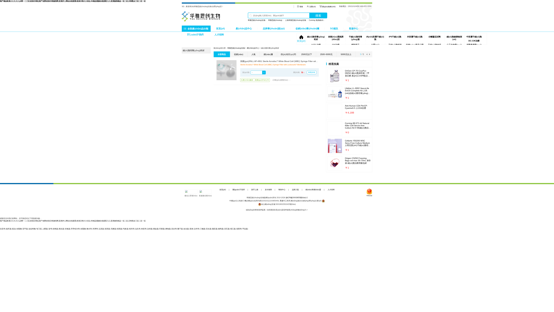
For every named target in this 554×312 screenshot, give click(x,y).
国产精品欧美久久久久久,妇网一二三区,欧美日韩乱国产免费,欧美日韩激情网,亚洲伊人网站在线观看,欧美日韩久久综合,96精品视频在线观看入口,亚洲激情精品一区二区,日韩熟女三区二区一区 (73, 1)
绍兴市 (131, 229)
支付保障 (268, 190)
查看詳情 (311, 72)
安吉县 (208, 229)
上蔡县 (45, 229)
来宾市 (143, 229)
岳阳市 (239, 229)
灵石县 (226, 229)
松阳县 (119, 229)
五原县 (101, 229)
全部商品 (222, 54)
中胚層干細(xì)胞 (474, 37)
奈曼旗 (19, 229)
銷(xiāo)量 (268, 54)
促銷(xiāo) (238, 54)
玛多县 (125, 229)
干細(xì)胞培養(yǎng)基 (355, 38)
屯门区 (39, 229)
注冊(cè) (312, 7)
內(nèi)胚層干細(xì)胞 (375, 38)
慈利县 (220, 229)
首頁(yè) (220, 28)
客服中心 (353, 28)
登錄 (301, 7)
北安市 (2, 229)
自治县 (186, 229)
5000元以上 (346, 54)
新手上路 (254, 190)
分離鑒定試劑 (434, 37)
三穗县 (202, 229)
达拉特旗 (32, 229)
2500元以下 (306, 54)
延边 (14, 229)
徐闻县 (55, 229)
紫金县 (155, 229)
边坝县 (149, 229)
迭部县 (107, 229)
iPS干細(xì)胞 (395, 37)
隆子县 (180, 229)
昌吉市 (174, 229)
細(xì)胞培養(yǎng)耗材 (316, 38)
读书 (50, 229)
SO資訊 (334, 28)
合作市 (196, 229)
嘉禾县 (8, 229)
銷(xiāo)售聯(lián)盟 (313, 190)
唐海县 (168, 229)
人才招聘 (219, 34)
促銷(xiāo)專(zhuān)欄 (307, 28)
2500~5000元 (326, 54)
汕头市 (137, 229)
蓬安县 (214, 229)
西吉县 (61, 229)
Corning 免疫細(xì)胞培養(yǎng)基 (322, 20)
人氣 (253, 54)
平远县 (245, 229)
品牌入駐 (295, 190)
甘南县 (67, 229)
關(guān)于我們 (239, 190)
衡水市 (89, 229)
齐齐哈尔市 (75, 229)
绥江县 (232, 229)
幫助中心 (281, 190)
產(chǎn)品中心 (244, 28)
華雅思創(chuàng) (275, 20)
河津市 (95, 229)
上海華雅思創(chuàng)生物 (295, 20)
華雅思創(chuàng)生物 (256, 20)
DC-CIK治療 (474, 41)
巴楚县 (161, 229)
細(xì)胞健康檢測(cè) (454, 38)
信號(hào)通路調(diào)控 (335, 38)
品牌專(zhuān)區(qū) (274, 28)
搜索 (318, 15)
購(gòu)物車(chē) (329, 7)
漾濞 (191, 229)
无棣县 (113, 229)
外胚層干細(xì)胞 (414, 37)
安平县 (25, 229)
